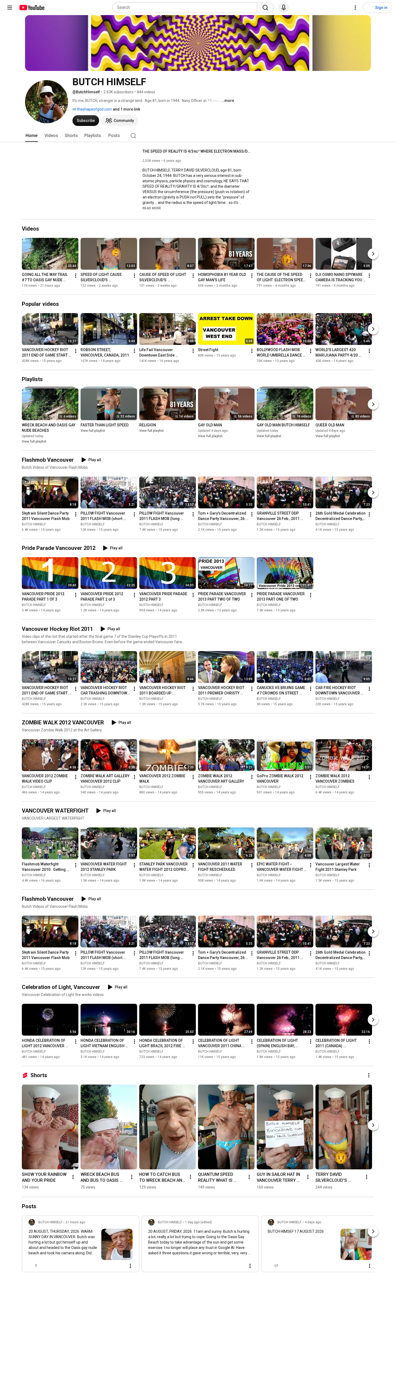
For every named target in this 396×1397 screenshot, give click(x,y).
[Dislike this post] (43, 1266)
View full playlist (34, 441)
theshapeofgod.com (94, 109)
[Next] (373, 253)
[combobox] (186, 7)
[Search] (265, 7)
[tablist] (198, 135)
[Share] (106, 1266)
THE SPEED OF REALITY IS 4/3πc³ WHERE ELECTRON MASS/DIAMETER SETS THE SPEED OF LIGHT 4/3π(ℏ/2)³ (197, 151)
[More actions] (75, 275)
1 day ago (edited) (198, 1222)
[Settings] (355, 7)
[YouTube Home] (31, 7)
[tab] (31, 135)
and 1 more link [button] (126, 109)
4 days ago (313, 1222)
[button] (152, 208)
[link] (81, 1245)
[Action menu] (130, 1266)
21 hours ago (75, 1222)
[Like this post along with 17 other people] (270, 1266)
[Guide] (9, 7)
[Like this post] (150, 1266)
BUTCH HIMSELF (34, 524)
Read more (152, 208)
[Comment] (119, 1266)
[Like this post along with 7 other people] (30, 1266)
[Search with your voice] (283, 7)
